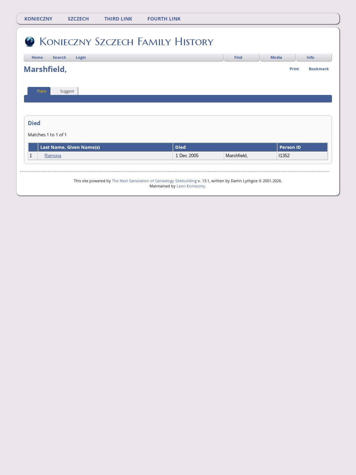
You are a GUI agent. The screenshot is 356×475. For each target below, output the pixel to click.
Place (41, 91)
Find (238, 57)
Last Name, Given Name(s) (70, 147)
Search (59, 57)
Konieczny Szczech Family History (126, 41)
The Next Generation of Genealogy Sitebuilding (154, 180)
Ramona (52, 155)
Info (310, 57)
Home (37, 57)
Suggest (67, 91)
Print (294, 68)
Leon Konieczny (191, 185)
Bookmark (319, 68)
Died (181, 147)
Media (276, 57)
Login (81, 57)
